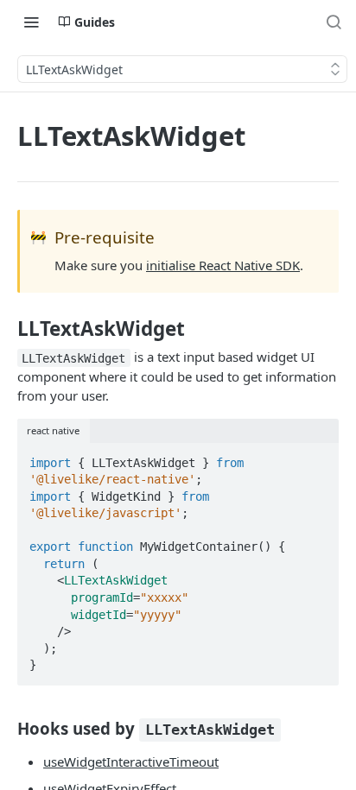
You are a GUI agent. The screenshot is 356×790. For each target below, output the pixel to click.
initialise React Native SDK (223, 265)
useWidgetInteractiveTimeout (131, 761)
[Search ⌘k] (333, 21)
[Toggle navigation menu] (31, 21)
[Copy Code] (318, 457)
